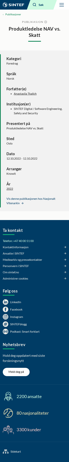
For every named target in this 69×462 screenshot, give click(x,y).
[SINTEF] (13, 5)
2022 (9, 188)
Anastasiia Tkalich (25, 93)
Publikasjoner (13, 14)
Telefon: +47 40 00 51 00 (18, 241)
